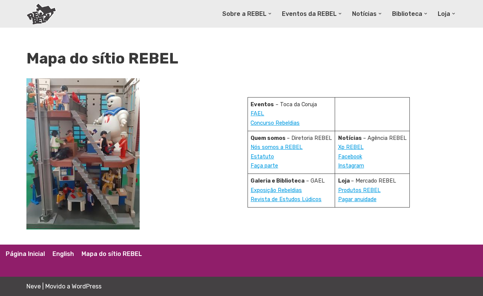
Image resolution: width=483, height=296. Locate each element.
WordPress (87, 286)
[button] (269, 13)
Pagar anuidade (357, 199)
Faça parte (264, 166)
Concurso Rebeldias (275, 123)
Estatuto (262, 156)
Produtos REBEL (359, 190)
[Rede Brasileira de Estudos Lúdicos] (41, 14)
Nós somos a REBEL (277, 147)
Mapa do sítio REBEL (112, 253)
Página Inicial (25, 253)
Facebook (350, 156)
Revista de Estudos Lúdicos (286, 199)
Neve (33, 286)
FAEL (257, 113)
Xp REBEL (351, 147)
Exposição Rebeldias (276, 190)
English (63, 253)
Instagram (351, 166)
